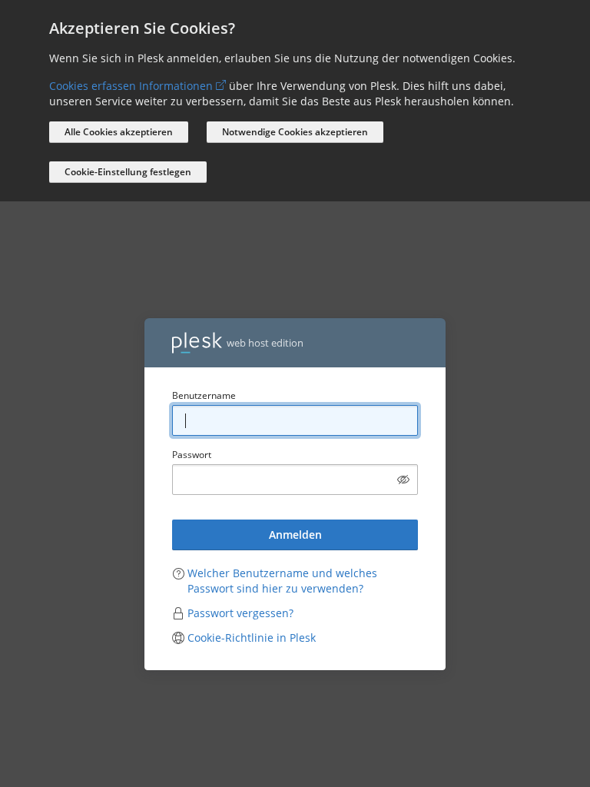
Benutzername (204, 395)
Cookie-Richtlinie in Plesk (251, 637)
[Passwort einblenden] (403, 479)
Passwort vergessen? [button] (240, 613)
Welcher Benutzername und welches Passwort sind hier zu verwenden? (282, 581)
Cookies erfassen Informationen (131, 85)
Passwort (191, 454)
